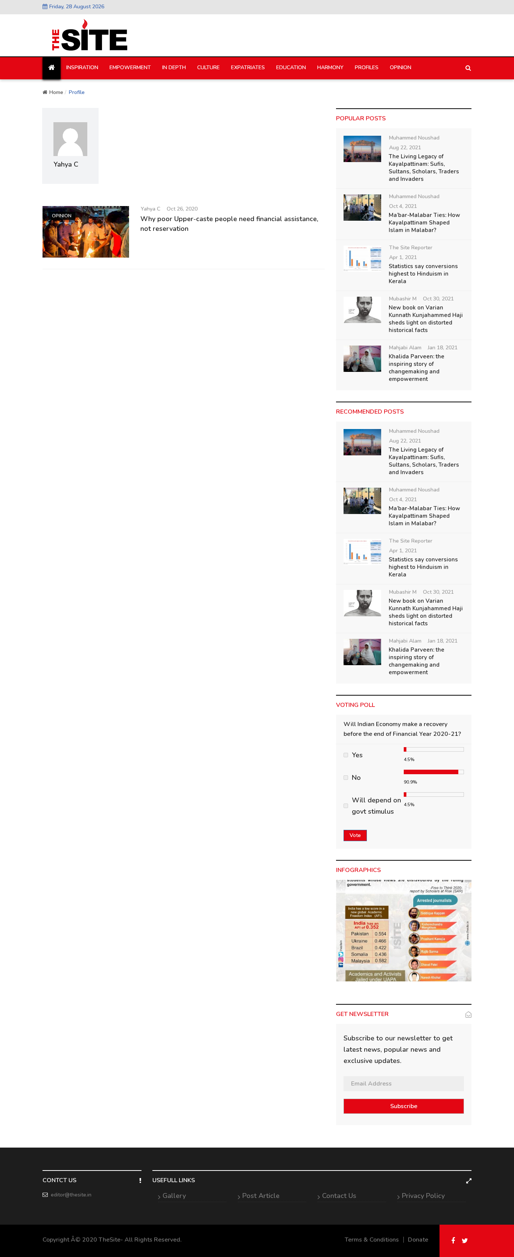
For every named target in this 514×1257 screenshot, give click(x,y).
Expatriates (248, 67)
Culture (208, 67)
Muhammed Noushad (414, 137)
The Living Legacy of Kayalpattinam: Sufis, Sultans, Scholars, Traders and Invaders (424, 168)
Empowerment (130, 67)
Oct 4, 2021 (403, 206)
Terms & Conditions (372, 1240)
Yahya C (150, 208)
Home (56, 92)
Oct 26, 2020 (182, 208)
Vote (355, 835)
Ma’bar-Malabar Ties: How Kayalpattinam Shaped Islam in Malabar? (424, 222)
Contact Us (339, 1195)
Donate (418, 1240)
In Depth (174, 67)
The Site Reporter (410, 247)
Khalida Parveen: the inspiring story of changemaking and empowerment (416, 368)
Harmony (330, 67)
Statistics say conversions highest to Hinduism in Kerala (423, 273)
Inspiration (82, 67)
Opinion (400, 67)
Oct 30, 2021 (438, 298)
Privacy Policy (423, 1195)
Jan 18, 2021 (443, 347)
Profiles (367, 67)
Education (291, 67)
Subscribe (403, 1106)
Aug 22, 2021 (405, 147)
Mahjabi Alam (405, 347)
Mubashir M (403, 298)
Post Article (261, 1195)
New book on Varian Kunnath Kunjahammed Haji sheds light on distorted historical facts (426, 319)
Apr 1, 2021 (403, 257)
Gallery (174, 1195)
